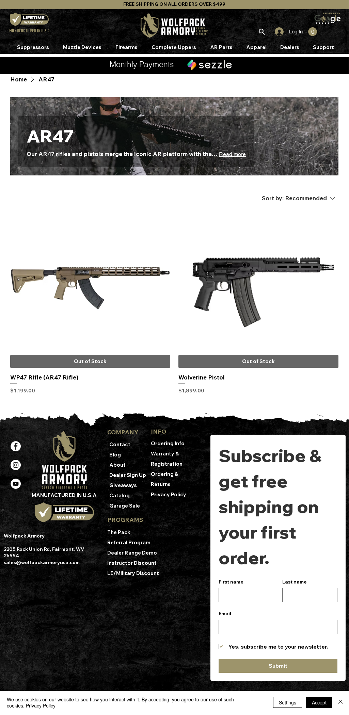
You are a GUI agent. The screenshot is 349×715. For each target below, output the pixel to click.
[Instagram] (16, 465)
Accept (319, 702)
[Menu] (261, 31)
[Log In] (276, 31)
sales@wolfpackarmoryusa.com (42, 562)
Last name (294, 582)
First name (231, 582)
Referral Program (128, 542)
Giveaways (123, 485)
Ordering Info (168, 443)
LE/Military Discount (133, 573)
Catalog (119, 495)
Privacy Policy (168, 494)
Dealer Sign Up (127, 475)
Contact (119, 444)
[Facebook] (16, 446)
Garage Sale (124, 505)
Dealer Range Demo (132, 552)
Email (225, 613)
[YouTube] (16, 484)
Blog (115, 454)
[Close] (340, 702)
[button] (312, 31)
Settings (287, 702)
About (117, 465)
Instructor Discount (132, 563)
